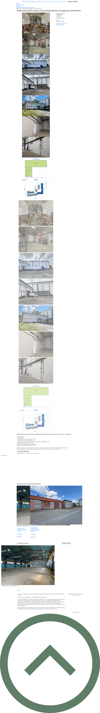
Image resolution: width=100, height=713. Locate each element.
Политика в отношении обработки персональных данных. (29, 611)
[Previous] (64, 543)
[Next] (69, 543)
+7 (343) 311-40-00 (72, 1)
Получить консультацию (61, 23)
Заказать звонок (75, 612)
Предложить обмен (60, 24)
